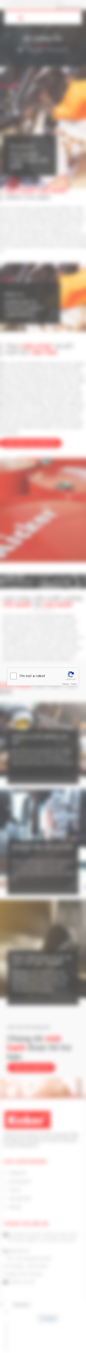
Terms (74, 684)
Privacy (65, 684)
